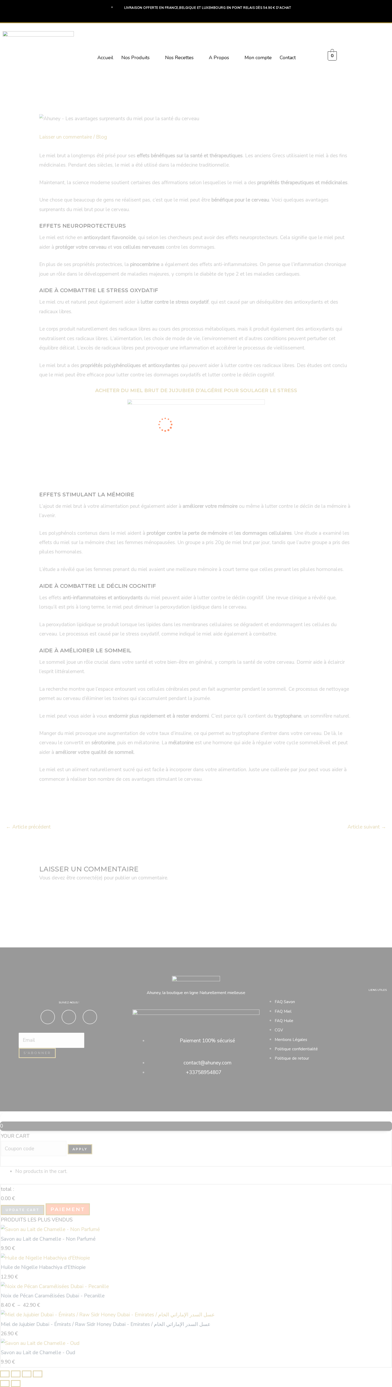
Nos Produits (135, 57)
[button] (139, 57)
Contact (288, 57)
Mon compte (258, 57)
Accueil (105, 57)
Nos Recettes (179, 57)
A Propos (219, 57)
